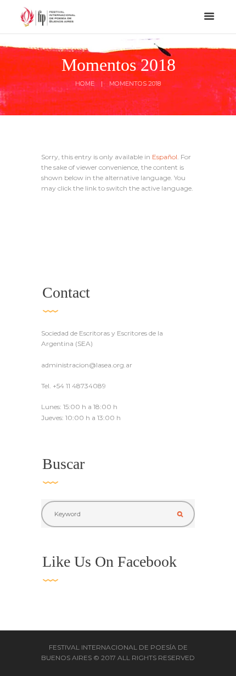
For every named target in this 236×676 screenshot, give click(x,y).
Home (84, 83)
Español (164, 157)
